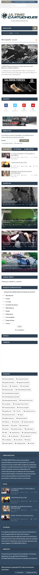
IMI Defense (10, 308)
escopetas (7, 404)
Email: (3, 140)
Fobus (8, 298)
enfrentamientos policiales (11, 397)
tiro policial (19, 439)
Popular (18, 149)
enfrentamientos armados (11, 393)
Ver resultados (19, 330)
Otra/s (8, 323)
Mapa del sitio (32, 572)
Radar (8, 311)
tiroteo (28, 439)
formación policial (9, 407)
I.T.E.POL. (18, 411)
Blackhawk (9, 295)
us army (32, 443)
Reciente (7, 149)
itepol (21, 414)
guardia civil (7, 411)
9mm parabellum (9, 379)
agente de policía (9, 382)
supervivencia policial (30, 432)
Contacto (20, 572)
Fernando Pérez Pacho (21, 404)
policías (6, 429)
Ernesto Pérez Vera (26, 400)
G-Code (8, 302)
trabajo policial (21, 443)
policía (15, 425)
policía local (24, 425)
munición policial (28, 422)
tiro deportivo (27, 436)
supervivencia (15, 432)
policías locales (17, 429)
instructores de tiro (9, 414)
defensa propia (8, 389)
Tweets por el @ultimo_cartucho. (12, 281)
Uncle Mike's (10, 317)
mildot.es (7, 422)
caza (5, 386)
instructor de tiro (30, 411)
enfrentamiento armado (24, 389)
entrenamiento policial (10, 400)
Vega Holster (10, 320)
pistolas (6, 425)
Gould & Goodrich (12, 305)
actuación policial (23, 379)
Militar (4, 47)
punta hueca (30, 429)
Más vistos (29, 149)
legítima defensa (9, 418)
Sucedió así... (6, 189)
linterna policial (22, 418)
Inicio (11, 33)
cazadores (15, 386)
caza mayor (25, 386)
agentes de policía (24, 382)
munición (16, 422)
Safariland (9, 314)
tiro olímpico (7, 439)
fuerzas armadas (24, 407)
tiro (5, 436)
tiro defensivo (14, 436)
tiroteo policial (8, 443)
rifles (5, 432)
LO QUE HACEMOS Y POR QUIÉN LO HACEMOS (25, 2)
